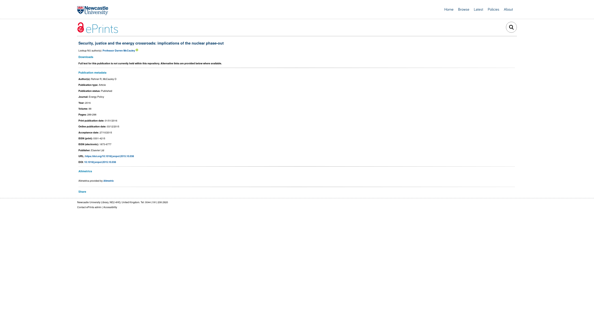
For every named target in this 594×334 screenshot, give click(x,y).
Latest (478, 9)
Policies (493, 9)
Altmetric (108, 180)
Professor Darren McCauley (119, 50)
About (508, 9)
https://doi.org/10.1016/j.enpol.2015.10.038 (109, 156)
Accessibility (110, 207)
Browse (463, 9)
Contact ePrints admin (89, 207)
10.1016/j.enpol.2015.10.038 (100, 162)
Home (449, 9)
